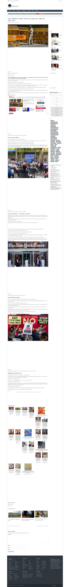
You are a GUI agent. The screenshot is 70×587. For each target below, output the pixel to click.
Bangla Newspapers (21, 13)
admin (18, 22)
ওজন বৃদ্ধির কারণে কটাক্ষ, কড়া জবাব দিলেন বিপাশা (14, 525)
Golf (23, 569)
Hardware (10, 579)
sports (52, 155)
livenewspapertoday (59, 585)
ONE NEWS (53, 154)
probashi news (59, 154)
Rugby (30, 567)
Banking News (17, 569)
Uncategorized (53, 69)
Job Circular (16, 565)
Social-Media (10, 576)
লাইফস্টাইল (52, 161)
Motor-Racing (31, 568)
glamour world (53, 148)
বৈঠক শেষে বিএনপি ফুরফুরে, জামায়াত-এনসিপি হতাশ (11, 436)
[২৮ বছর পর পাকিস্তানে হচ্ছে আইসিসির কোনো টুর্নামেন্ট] (14, 514)
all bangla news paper (54, 123)
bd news (58, 140)
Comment (9, 534)
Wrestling (30, 566)
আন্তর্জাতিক (23, 415)
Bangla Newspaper (11, 567)
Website (9, 549)
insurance (57, 150)
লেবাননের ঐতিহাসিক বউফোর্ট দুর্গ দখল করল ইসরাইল (24, 412)
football (59, 147)
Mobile (10, 574)
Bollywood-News (25, 576)
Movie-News (24, 577)
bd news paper (58, 141)
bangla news (53, 136)
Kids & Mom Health (39, 575)
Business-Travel (38, 569)
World (14, 10)
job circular (57, 151)
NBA (29, 561)
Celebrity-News (25, 574)
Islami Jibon (33, 13)
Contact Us (52, 569)
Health (37, 10)
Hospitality (38, 565)
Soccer (30, 562)
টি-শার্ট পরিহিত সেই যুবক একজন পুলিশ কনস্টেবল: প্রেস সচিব (38, 436)
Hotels (37, 564)
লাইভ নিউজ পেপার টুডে (15, 585)
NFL (29, 560)
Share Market (17, 567)
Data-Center (10, 577)
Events (37, 568)
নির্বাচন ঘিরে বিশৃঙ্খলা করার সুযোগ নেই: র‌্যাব (42, 525)
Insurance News (11, 569)
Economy (18, 10)
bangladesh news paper (54, 133)
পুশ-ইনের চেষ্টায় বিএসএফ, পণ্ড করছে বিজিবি (18, 412)
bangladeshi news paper (54, 127)
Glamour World (17, 562)
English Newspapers (28, 13)
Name (9, 545)
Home (10, 10)
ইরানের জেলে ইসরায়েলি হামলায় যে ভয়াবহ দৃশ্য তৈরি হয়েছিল (44, 459)
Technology (24, 10)
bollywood (59, 143)
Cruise (37, 561)
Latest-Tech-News (11, 573)
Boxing (30, 565)
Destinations (38, 562)
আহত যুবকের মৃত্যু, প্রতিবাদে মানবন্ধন (28, 437)
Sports (28, 10)
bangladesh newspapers (54, 134)
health (58, 148)
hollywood (52, 150)
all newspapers (53, 126)
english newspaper (53, 147)
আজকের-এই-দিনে (56, 157)
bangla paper (53, 140)
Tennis (23, 568)
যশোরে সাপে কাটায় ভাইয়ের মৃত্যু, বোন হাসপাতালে (38, 424)
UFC (29, 564)
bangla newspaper (53, 137)
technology (56, 155)
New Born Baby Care (39, 576)
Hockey (30, 569)
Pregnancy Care (38, 574)
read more (58, 568)
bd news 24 (52, 141)
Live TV (38, 13)
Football (24, 562)
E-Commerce (11, 578)
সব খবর (12, 414)
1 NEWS (52, 120)
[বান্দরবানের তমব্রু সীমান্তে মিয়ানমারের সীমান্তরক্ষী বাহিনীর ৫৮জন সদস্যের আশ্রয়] (28, 514)
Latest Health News (39, 573)
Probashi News (42, 13)
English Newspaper (11, 568)
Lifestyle (16, 563)
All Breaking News (14, 13)
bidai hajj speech (53, 143)
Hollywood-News (25, 575)
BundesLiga (24, 567)
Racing (30, 563)
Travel (33, 10)
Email (9, 547)
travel (52, 157)
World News (10, 562)
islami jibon (52, 151)
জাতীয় (10, 414)
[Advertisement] (28, 226)
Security (10, 575)
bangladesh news (53, 130)
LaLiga (24, 563)
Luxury (37, 563)
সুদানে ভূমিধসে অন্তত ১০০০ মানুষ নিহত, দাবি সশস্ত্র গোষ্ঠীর (31, 414)
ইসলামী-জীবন (52, 158)
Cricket (24, 561)
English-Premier (25, 564)
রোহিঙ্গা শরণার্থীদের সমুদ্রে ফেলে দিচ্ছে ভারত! (38, 459)
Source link (9, 390)
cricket (52, 144)
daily (55, 144)
